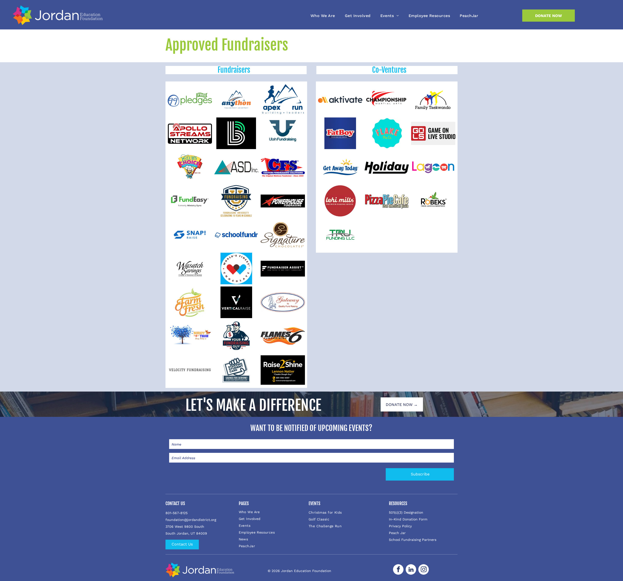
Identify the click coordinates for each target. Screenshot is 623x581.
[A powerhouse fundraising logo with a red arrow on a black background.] (283, 201)
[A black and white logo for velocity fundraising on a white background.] (190, 370)
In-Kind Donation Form (408, 519)
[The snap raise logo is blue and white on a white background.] (190, 234)
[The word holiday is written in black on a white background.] (387, 167)
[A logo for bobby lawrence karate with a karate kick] (387, 99)
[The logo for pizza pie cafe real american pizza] (387, 201)
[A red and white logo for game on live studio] (433, 133)
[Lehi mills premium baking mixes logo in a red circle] (340, 201)
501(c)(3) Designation (406, 512)
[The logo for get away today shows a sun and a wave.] (340, 167)
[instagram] (423, 570)
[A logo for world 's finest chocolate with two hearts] (236, 268)
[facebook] (398, 570)
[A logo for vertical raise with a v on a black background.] (236, 302)
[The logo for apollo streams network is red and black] (190, 133)
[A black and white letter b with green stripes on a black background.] (236, 133)
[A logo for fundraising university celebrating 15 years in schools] (236, 201)
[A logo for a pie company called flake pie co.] (387, 133)
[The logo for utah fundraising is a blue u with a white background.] (283, 133)
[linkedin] (411, 570)
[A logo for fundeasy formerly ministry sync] (190, 201)
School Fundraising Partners (412, 540)
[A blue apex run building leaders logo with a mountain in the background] (283, 99)
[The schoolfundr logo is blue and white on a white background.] (236, 234)
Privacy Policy (400, 526)
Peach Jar (397, 533)
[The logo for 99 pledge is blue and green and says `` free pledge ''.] (190, 99)
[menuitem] (323, 16)
